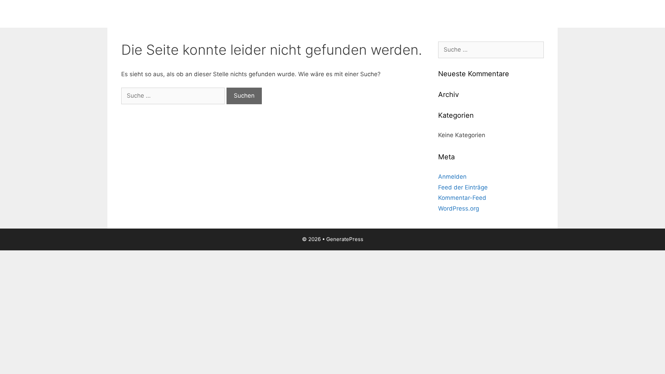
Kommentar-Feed (462, 197)
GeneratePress (344, 239)
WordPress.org (458, 208)
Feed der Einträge (463, 187)
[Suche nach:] (174, 95)
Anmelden (452, 176)
